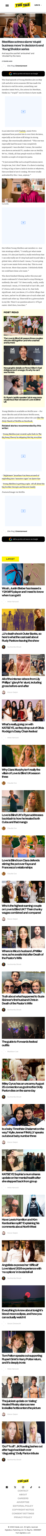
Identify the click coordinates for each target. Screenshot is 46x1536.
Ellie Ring (10, 66)
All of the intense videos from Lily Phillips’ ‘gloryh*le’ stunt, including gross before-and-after (21, 682)
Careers (23, 1498)
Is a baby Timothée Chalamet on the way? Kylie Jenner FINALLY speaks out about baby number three (23, 1132)
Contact (23, 1491)
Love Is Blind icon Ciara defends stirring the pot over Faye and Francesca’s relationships (21, 864)
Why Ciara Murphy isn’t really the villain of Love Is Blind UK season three (21, 773)
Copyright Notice (23, 1510)
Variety (22, 131)
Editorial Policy (23, 1506)
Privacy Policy (23, 1517)
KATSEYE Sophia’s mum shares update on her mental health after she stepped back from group (21, 1178)
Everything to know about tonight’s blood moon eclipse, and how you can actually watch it (22, 1314)
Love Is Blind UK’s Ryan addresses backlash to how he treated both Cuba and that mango (22, 818)
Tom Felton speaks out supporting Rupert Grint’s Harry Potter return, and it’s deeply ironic (22, 1359)
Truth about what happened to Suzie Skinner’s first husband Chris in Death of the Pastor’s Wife (23, 1000)
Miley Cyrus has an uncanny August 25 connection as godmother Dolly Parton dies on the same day (23, 1087)
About (23, 1494)
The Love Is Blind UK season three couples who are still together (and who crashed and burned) (23, 340)
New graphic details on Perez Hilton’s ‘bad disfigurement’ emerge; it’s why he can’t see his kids (23, 370)
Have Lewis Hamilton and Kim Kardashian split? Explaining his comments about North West (20, 1223)
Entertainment (21, 66)
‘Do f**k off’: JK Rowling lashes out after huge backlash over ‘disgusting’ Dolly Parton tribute (22, 1450)
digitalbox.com (24, 1533)
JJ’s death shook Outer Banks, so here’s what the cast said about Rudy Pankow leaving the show (21, 637)
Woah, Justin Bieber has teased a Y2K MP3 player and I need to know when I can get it (23, 592)
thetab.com (18, 1527)
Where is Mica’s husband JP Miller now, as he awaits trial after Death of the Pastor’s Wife (22, 955)
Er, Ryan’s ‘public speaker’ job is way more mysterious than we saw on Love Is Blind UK (23, 399)
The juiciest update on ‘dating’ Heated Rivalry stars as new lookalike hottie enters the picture (21, 1404)
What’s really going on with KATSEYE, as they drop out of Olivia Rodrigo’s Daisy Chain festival (23, 728)
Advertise (23, 1502)
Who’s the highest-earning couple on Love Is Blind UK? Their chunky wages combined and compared (22, 909)
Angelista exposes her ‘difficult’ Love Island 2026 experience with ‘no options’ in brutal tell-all (21, 1268)
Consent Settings (23, 1513)
